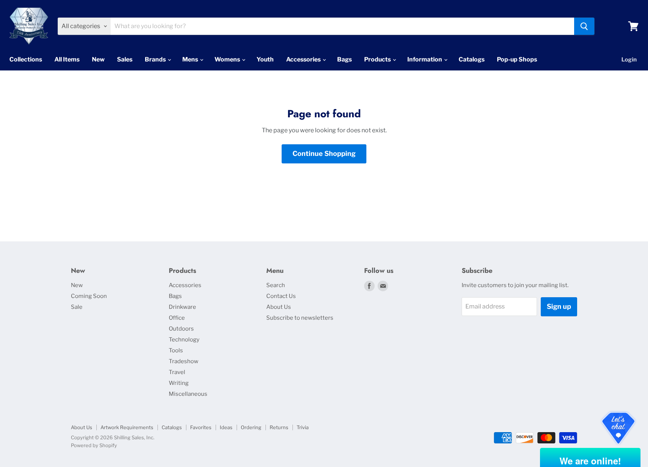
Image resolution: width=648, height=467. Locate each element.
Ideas (226, 427)
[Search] (584, 26)
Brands (156, 59)
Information (425, 59)
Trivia (303, 427)
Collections (25, 59)
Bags (344, 59)
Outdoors (181, 328)
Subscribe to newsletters (299, 317)
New (98, 59)
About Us (278, 307)
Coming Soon (89, 296)
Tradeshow (183, 361)
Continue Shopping (324, 153)
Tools (176, 350)
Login (629, 59)
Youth (265, 59)
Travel (177, 372)
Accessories (304, 59)
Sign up (559, 306)
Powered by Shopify (94, 445)
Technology (184, 339)
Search (275, 285)
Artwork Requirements (126, 427)
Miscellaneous (188, 394)
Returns (279, 427)
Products (378, 59)
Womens (227, 59)
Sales (124, 59)
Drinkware (182, 307)
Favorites (201, 427)
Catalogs (471, 59)
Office (177, 317)
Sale (76, 307)
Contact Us (281, 296)
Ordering (251, 427)
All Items (67, 59)
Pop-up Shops (517, 59)
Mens (190, 59)
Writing (179, 383)
